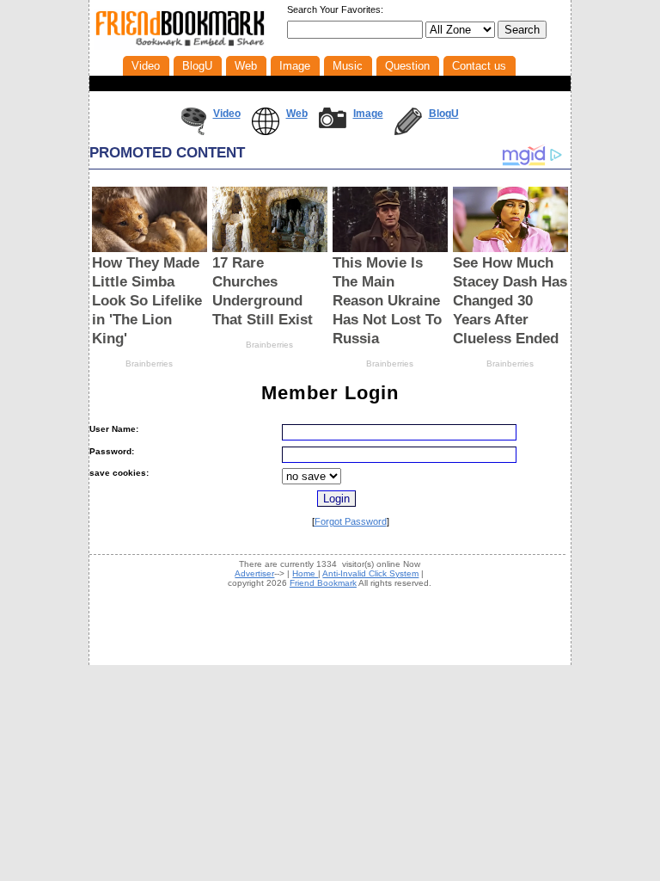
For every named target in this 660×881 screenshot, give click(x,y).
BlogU (444, 114)
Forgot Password (351, 521)
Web (297, 114)
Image (368, 114)
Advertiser (254, 573)
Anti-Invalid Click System (370, 573)
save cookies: (119, 472)
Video (227, 114)
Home (305, 573)
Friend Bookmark (323, 583)
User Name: (113, 429)
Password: (111, 451)
